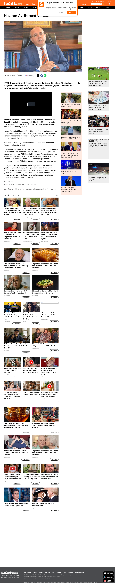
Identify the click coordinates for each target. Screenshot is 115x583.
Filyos (46, 173)
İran (9, 143)
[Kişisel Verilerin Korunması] (72, 582)
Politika (8, 7)
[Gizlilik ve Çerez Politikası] (49, 582)
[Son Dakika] (13, 3)
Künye (17, 577)
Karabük (7, 120)
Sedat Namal (9, 122)
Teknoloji (26, 7)
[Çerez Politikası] (61, 582)
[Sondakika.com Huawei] (108, 580)
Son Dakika (27, 572)
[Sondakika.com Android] (108, 577)
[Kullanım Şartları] (28, 582)
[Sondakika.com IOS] (108, 573)
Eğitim (98, 7)
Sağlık (81, 7)
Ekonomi (47, 572)
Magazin (58, 572)
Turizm (90, 7)
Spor (53, 572)
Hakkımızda (4, 577)
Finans (17, 7)
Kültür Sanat (36, 7)
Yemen (17, 143)
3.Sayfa (107, 7)
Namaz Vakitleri (79, 572)
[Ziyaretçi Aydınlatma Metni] (86, 582)
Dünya (41, 572)
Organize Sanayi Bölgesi (16, 166)
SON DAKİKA (30, 4)
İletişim (13, 577)
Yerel (64, 572)
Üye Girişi (106, 4)
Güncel (35, 572)
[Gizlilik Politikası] (38, 582)
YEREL (84, 4)
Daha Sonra (61, 12)
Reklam (9, 577)
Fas (5, 143)
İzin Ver (71, 13)
